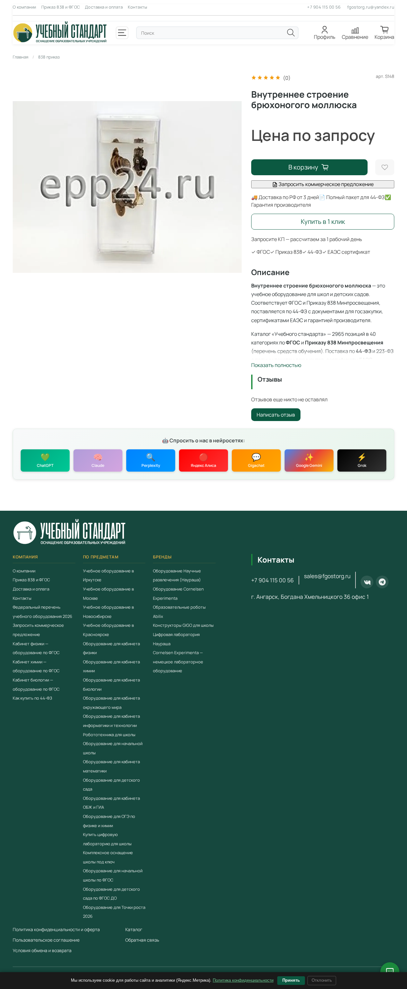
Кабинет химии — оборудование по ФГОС (36, 666)
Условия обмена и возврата (42, 950)
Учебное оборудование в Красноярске (108, 629)
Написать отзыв (276, 414)
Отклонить (322, 980)
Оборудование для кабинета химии (111, 666)
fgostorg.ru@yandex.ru (370, 7)
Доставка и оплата (104, 7)
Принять (291, 980)
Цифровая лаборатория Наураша (176, 639)
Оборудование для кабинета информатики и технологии (111, 720)
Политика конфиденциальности (243, 980)
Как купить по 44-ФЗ (32, 698)
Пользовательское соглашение (46, 940)
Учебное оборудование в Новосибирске (108, 611)
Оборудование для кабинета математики (111, 766)
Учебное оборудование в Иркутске (108, 575)
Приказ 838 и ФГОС (60, 7)
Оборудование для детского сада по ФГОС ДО (111, 893)
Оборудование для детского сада (111, 784)
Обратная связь (142, 940)
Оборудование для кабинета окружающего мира (111, 702)
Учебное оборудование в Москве (108, 593)
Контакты (137, 7)
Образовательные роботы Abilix (179, 611)
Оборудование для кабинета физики (111, 647)
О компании (24, 7)
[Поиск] (291, 32)
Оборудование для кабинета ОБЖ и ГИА (111, 802)
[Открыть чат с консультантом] (389, 971)
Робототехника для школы (109, 734)
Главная (20, 57)
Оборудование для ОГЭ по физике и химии (109, 820)
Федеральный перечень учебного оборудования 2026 (42, 611)
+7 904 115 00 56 (324, 7)
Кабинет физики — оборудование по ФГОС (36, 647)
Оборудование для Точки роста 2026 (114, 911)
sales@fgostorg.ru (327, 576)
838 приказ (49, 57)
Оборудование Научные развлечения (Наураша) (177, 575)
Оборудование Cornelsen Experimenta (178, 593)
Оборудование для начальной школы (112, 748)
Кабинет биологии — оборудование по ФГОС (36, 684)
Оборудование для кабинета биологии (111, 684)
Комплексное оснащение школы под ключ (108, 857)
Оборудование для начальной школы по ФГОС (112, 875)
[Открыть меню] (122, 32)
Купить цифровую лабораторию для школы (107, 839)
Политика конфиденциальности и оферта (56, 929)
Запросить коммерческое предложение (326, 184)
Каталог (133, 929)
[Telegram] (382, 582)
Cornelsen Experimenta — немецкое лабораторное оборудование (178, 662)
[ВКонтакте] (367, 582)
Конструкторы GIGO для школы (183, 625)
